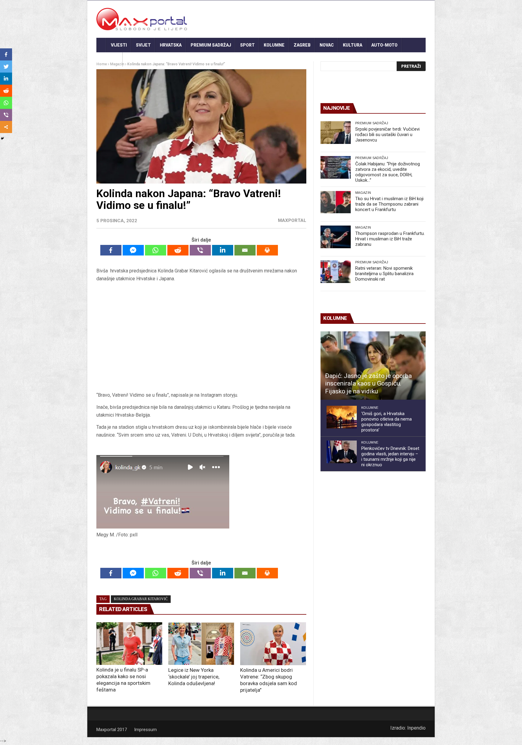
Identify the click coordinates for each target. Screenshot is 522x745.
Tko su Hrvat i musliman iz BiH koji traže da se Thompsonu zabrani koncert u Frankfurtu (389, 204)
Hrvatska (171, 45)
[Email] (245, 250)
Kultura (352, 45)
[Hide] (2, 138)
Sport (247, 45)
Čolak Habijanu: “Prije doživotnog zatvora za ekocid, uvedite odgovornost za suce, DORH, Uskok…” (387, 172)
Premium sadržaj (211, 45)
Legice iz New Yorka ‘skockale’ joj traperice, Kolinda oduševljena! (193, 676)
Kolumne (274, 45)
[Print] (267, 250)
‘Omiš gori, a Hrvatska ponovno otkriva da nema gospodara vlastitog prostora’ (386, 422)
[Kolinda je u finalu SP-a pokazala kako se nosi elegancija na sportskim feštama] (129, 643)
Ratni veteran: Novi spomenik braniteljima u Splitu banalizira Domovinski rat (384, 273)
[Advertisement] (201, 337)
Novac (327, 45)
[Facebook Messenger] (133, 250)
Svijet (143, 45)
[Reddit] (177, 250)
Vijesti (119, 45)
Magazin (363, 192)
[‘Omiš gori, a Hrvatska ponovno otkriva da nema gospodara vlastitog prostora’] (342, 417)
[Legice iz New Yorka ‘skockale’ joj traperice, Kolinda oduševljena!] (201, 643)
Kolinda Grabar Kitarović (141, 599)
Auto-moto (384, 45)
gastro (109, 59)
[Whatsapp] (155, 250)
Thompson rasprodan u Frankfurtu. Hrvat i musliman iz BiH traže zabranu (390, 239)
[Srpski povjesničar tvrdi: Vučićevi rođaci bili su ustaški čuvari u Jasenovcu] (336, 132)
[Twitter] (6, 66)
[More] (6, 127)
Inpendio (416, 728)
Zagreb (302, 45)
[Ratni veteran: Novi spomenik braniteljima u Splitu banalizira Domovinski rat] (336, 271)
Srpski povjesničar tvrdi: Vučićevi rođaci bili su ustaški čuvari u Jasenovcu (387, 134)
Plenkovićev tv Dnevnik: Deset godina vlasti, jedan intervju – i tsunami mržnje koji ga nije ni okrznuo (390, 456)
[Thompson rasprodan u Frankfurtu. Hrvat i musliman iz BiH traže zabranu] (336, 237)
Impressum (145, 729)
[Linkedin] (222, 250)
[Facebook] (110, 250)
